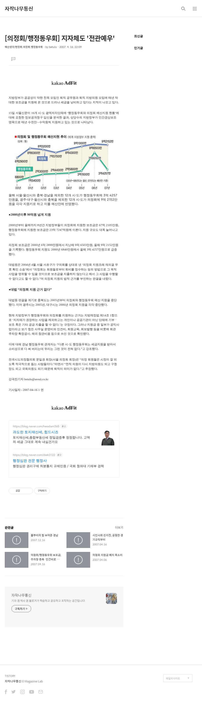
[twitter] (13, 692)
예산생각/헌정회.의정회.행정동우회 (24, 47)
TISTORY (10, 676)
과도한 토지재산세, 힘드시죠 (35, 432)
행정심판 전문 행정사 (30, 460)
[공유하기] (23, 491)
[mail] (40, 692)
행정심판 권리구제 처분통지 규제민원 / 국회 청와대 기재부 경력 (58, 466)
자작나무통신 (19, 8)
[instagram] (22, 692)
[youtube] (31, 692)
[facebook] (6, 692)
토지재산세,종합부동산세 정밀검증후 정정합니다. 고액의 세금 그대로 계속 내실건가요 (51, 439)
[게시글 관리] (28, 491)
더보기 (119, 527)
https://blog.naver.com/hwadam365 (36, 426)
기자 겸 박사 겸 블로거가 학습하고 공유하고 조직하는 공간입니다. (48, 600)
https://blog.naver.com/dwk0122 (34, 455)
